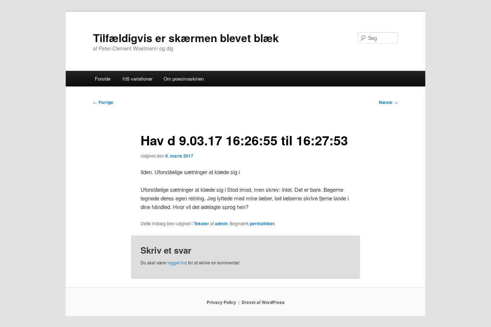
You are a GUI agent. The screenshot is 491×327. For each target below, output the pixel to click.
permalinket (262, 223)
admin (221, 223)
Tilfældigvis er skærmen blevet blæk (186, 37)
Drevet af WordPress (263, 302)
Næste (388, 102)
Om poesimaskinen (184, 78)
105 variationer (137, 78)
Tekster (201, 223)
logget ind (177, 262)
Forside (102, 78)
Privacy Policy (221, 302)
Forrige (103, 102)
